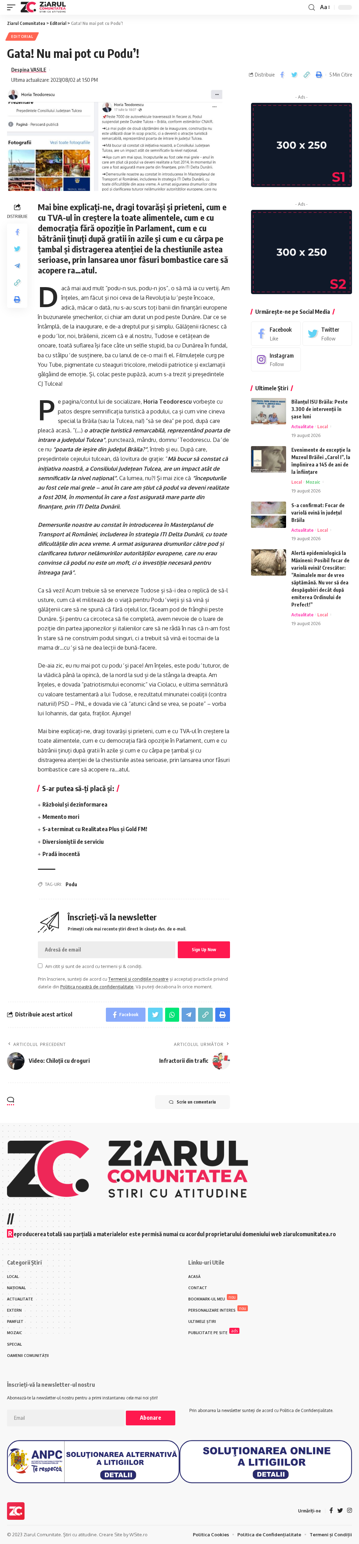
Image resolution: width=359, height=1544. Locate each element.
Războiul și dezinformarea (74, 804)
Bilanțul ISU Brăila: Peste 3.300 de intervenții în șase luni (319, 409)
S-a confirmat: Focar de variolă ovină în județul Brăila (318, 512)
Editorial (22, 36)
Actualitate (302, 426)
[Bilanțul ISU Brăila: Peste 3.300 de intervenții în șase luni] (268, 411)
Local (322, 426)
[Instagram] (275, 359)
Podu (71, 884)
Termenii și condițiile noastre (138, 979)
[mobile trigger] (13, 7)
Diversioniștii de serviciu (73, 841)
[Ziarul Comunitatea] (43, 7)
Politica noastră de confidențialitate (97, 986)
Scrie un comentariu (196, 1102)
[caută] (312, 7)
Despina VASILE (28, 69)
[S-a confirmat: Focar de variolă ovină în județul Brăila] (268, 515)
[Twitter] (327, 334)
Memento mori (60, 816)
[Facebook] (275, 334)
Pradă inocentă (61, 853)
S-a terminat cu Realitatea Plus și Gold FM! (94, 829)
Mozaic (313, 482)
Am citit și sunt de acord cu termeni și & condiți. (93, 966)
